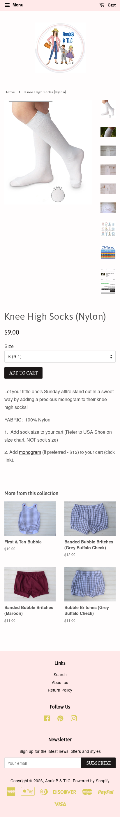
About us (60, 682)
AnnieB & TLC (57, 780)
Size (9, 346)
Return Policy (60, 690)
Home (9, 92)
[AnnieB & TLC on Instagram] (73, 719)
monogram (30, 452)
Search (60, 674)
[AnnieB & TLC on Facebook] (46, 719)
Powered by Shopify (91, 780)
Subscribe (98, 763)
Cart (111, 4)
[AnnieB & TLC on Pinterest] (60, 719)
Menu (17, 5)
